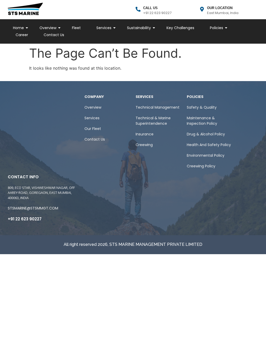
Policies (216, 27)
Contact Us (54, 34)
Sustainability (139, 27)
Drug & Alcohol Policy (206, 134)
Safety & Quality (202, 107)
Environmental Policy (205, 155)
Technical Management (157, 107)
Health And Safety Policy (209, 144)
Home (18, 27)
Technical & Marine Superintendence (153, 120)
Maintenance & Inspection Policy (202, 120)
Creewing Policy (201, 166)
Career (22, 34)
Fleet (76, 27)
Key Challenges (180, 27)
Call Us (150, 8)
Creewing (144, 144)
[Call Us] (138, 9)
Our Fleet (92, 128)
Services (103, 27)
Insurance (145, 134)
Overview (47, 27)
